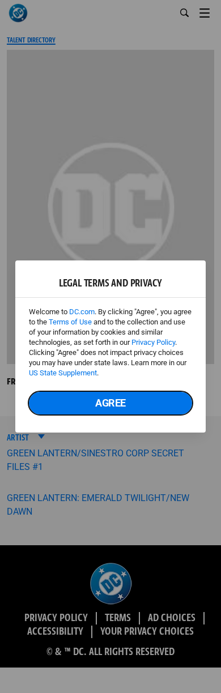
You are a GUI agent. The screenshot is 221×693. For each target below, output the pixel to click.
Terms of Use (70, 322)
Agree (110, 403)
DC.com (82, 311)
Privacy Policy (153, 342)
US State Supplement (63, 373)
